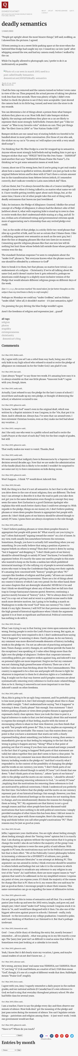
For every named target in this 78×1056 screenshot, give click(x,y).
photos (5, 325)
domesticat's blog (12, 338)
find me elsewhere (61, 11)
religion (6, 322)
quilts (71, 11)
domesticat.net (10, 11)
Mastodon (46, 1039)
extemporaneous (10, 332)
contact (45, 13)
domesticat (8, 85)
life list (50, 11)
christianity (8, 335)
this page (10, 289)
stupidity (6, 328)
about (44, 11)
